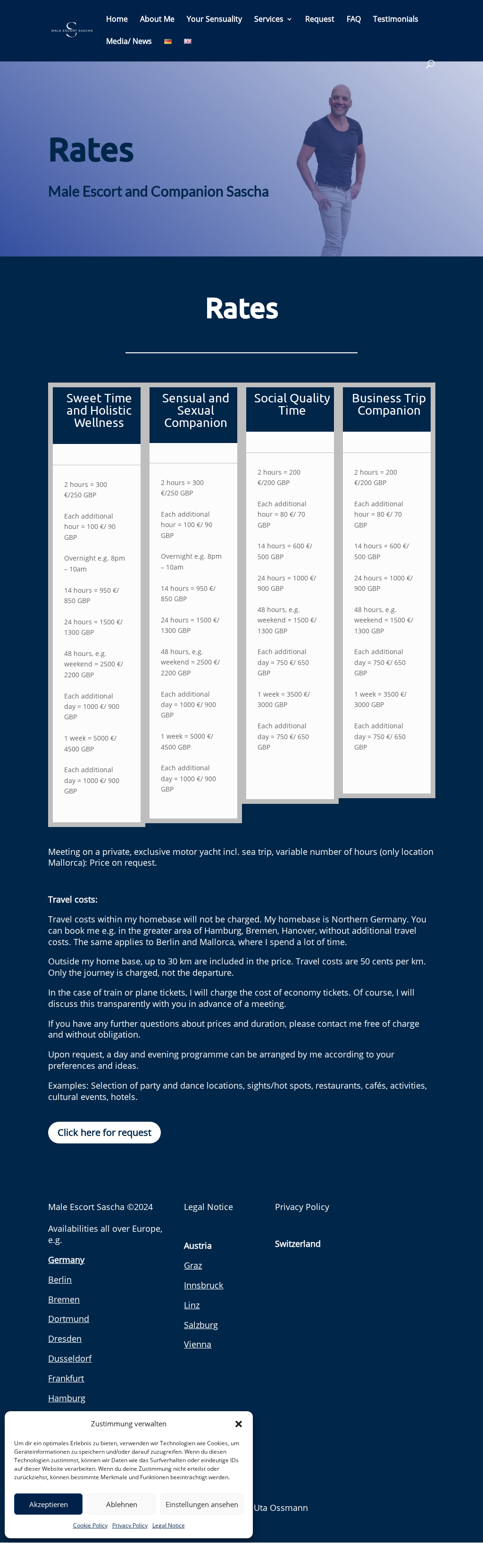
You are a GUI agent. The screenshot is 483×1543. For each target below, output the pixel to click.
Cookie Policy (90, 1525)
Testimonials (395, 20)
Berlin (60, 1279)
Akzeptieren (48, 1504)
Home (117, 20)
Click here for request (104, 1132)
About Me (157, 20)
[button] (238, 1424)
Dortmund (68, 1318)
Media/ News (129, 42)
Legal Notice (168, 1525)
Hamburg (66, 1398)
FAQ (354, 20)
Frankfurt (66, 1378)
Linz (192, 1305)
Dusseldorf (70, 1358)
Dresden (65, 1338)
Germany (66, 1259)
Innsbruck (203, 1285)
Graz (193, 1265)
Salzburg (201, 1324)
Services (268, 20)
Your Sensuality (214, 20)
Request (319, 20)
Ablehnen (121, 1504)
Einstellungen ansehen (202, 1504)
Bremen (64, 1299)
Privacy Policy (130, 1525)
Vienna (197, 1344)
